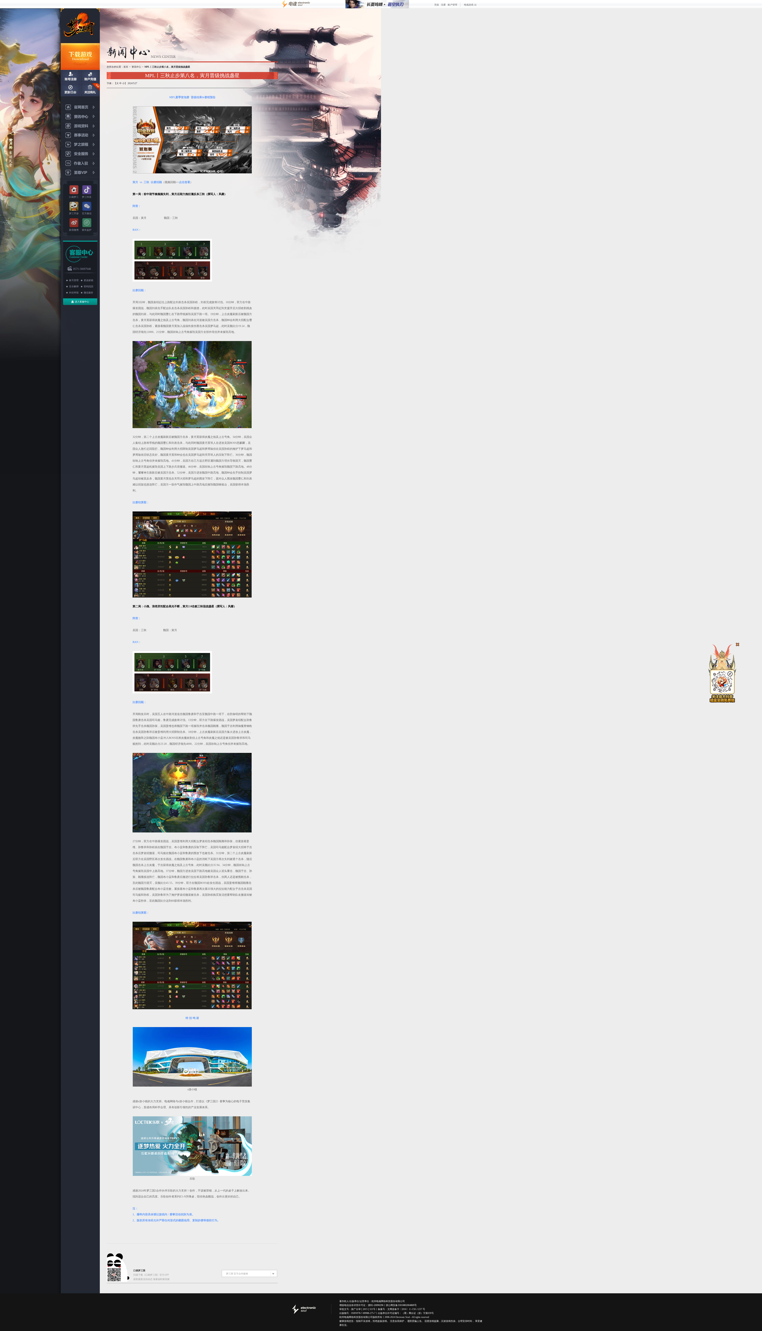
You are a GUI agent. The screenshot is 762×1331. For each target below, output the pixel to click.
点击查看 (184, 182)
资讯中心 (80, 116)
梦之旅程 (80, 144)
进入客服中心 (82, 301)
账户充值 (90, 76)
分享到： (273, 83)
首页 (125, 66)
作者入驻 (80, 163)
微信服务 (88, 292)
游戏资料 (80, 126)
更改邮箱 (88, 280)
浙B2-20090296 (375, 1305)
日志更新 (70, 89)
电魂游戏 (468, 4)
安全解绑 (74, 286)
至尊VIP (80, 172)
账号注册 (70, 76)
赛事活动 (80, 135)
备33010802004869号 (406, 1305)
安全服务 (80, 154)
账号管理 (74, 280)
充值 (436, 4)
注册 (443, 4)
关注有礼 (90, 89)
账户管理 (452, 4)
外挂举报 (74, 292)
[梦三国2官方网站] (80, 25)
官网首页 (80, 107)
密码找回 (88, 286)
